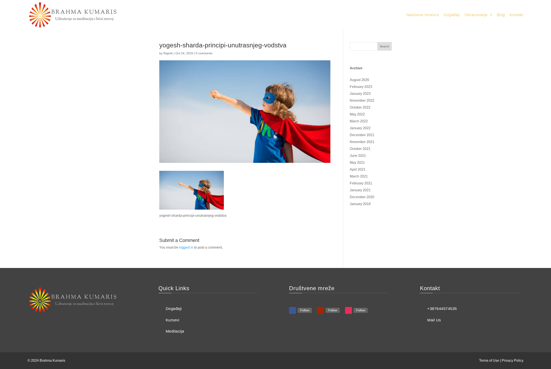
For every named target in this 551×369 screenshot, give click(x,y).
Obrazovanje (476, 15)
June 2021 (358, 155)
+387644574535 (442, 309)
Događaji (452, 15)
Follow (304, 310)
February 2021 (361, 183)
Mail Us (434, 320)
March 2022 (359, 121)
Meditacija (175, 331)
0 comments (204, 53)
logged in (186, 247)
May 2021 (357, 162)
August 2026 (359, 80)
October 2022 (360, 107)
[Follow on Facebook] (292, 310)
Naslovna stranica (422, 15)
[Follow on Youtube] (320, 310)
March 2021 (359, 176)
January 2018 (360, 204)
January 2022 (360, 128)
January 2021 (360, 190)
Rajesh (168, 53)
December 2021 (362, 135)
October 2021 (360, 149)
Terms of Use (489, 360)
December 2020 (362, 197)
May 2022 (357, 114)
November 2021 (362, 142)
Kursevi (173, 320)
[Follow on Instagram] (348, 310)
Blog (501, 15)
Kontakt (517, 15)
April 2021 (357, 169)
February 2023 (361, 87)
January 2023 (360, 93)
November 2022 (362, 100)
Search (384, 46)
